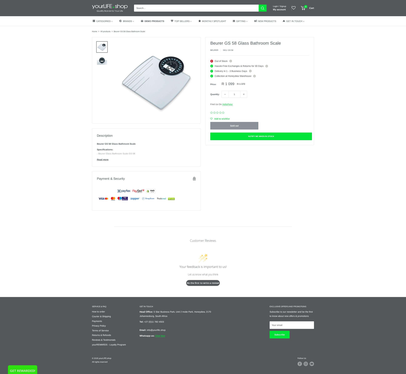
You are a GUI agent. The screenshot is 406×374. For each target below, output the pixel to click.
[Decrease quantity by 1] (225, 94)
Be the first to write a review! (203, 282)
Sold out (234, 125)
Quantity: (215, 94)
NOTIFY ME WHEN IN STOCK (261, 136)
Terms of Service (100, 330)
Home (94, 31)
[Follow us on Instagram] (306, 364)
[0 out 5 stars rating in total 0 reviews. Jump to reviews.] (218, 112)
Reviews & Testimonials (103, 340)
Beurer (214, 50)
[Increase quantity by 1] (243, 94)
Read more (102, 159)
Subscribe (279, 334)
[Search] (263, 8)
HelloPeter (227, 104)
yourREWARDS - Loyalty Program (109, 344)
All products (105, 31)
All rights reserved (100, 362)
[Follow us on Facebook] (300, 364)
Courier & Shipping (101, 316)
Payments (97, 321)
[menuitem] (102, 21)
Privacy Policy (99, 325)
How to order (98, 311)
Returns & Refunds (101, 335)
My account (279, 9)
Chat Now (160, 335)
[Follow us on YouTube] (312, 364)
